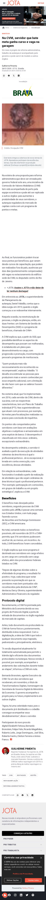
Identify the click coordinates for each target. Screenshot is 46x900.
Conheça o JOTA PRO (23, 833)
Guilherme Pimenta (9, 66)
